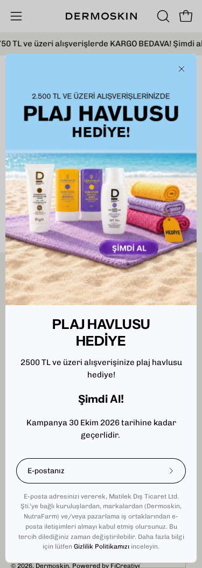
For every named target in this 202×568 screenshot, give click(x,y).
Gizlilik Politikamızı (101, 546)
